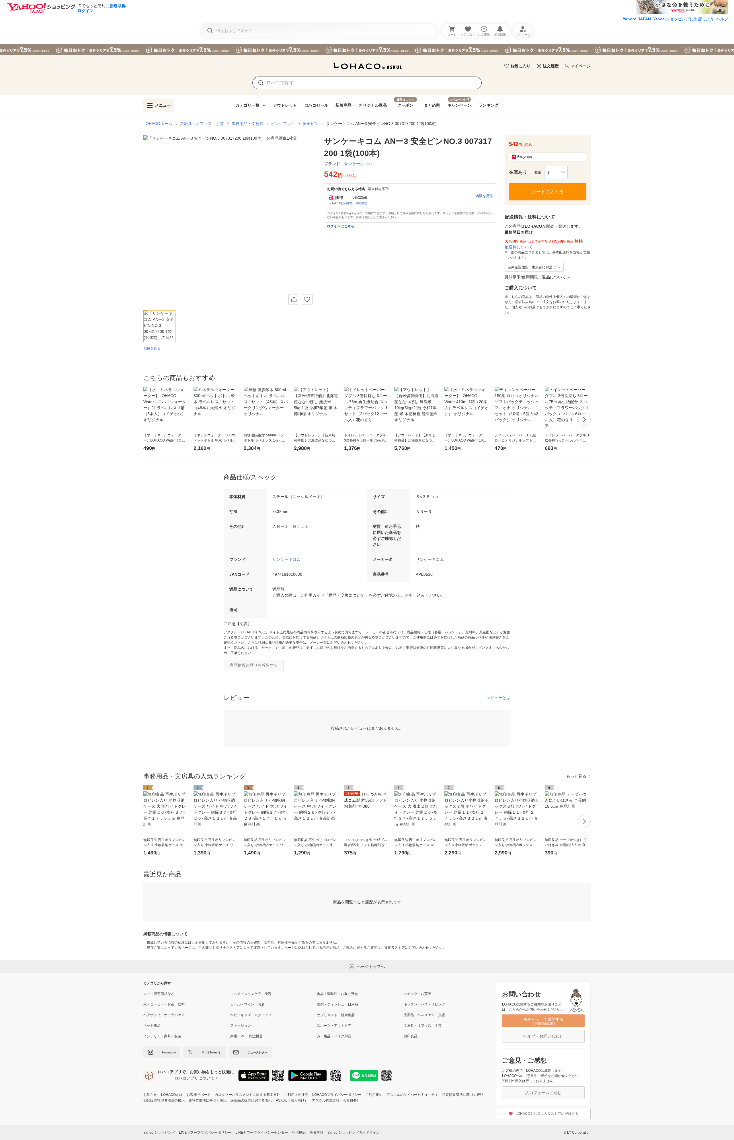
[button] (556, 172)
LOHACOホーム (157, 123)
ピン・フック (283, 123)
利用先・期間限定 (355, 203)
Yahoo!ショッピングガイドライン (353, 1132)
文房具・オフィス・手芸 (202, 123)
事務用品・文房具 (247, 123)
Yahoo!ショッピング (159, 1132)
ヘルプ (722, 19)
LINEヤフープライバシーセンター (261, 1132)
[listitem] (186, 993)
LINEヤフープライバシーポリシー (205, 1132)
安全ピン (310, 123)
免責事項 (316, 1132)
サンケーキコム (286, 559)
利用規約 (299, 1132)
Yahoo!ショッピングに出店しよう (683, 19)
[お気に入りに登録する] (307, 299)
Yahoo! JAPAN (637, 19)
